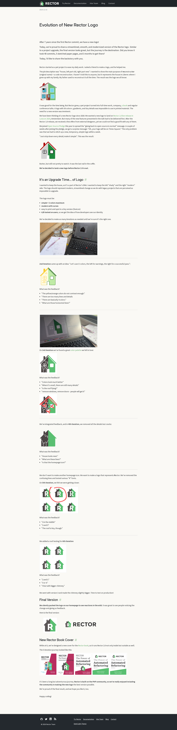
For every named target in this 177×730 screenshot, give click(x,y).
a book (124, 105)
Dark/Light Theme (80, 724)
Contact (111, 3)
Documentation (80, 3)
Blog (103, 3)
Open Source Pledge (56, 126)
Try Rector (66, 3)
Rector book (83, 645)
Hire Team (94, 3)
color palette (75, 350)
